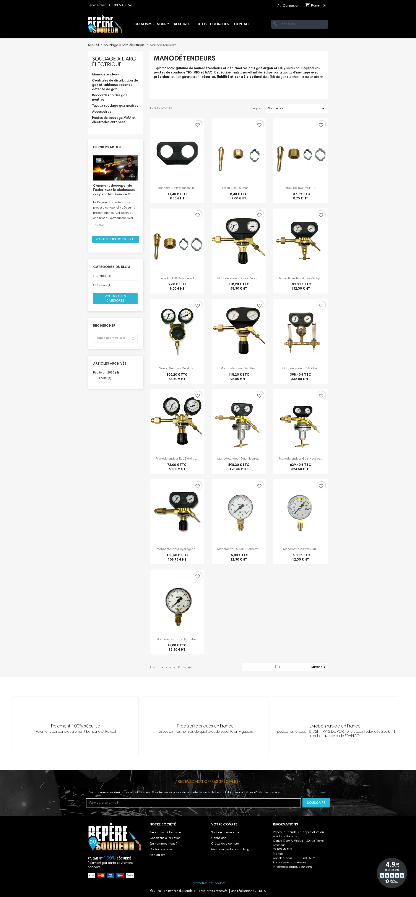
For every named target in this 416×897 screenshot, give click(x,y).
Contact (242, 24)
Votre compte (224, 824)
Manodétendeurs (106, 74)
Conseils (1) (103, 285)
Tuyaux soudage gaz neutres (115, 106)
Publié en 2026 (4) (106, 372)
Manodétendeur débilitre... (177, 368)
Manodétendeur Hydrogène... (177, 549)
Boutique (182, 24)
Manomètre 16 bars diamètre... (238, 549)
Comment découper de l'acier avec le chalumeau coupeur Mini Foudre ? (114, 190)
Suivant (319, 667)
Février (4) (105, 378)
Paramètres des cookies (208, 883)
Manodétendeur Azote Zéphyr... (238, 278)
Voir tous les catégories (115, 298)
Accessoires (101, 112)
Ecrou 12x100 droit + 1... (239, 188)
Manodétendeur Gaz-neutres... (238, 458)
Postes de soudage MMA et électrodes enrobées (114, 120)
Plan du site (157, 855)
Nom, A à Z (297, 108)
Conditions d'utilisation (165, 838)
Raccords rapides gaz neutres (109, 97)
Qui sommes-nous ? (151, 24)
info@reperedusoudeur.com (292, 867)
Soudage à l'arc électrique (114, 62)
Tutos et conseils (212, 24)
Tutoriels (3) (103, 276)
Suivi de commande (225, 832)
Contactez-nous (161, 849)
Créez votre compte (225, 843)
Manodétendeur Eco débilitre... (177, 458)
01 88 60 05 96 (120, 5)
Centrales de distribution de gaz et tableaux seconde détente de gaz (115, 85)
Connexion (218, 838)
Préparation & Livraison (165, 832)
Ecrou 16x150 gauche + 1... (177, 278)
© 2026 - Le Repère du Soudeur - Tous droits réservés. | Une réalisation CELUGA (208, 891)
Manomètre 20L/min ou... (300, 549)
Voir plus (98, 225)
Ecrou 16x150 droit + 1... (300, 188)
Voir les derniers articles (115, 239)
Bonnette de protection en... (177, 188)
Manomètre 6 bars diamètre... (177, 639)
